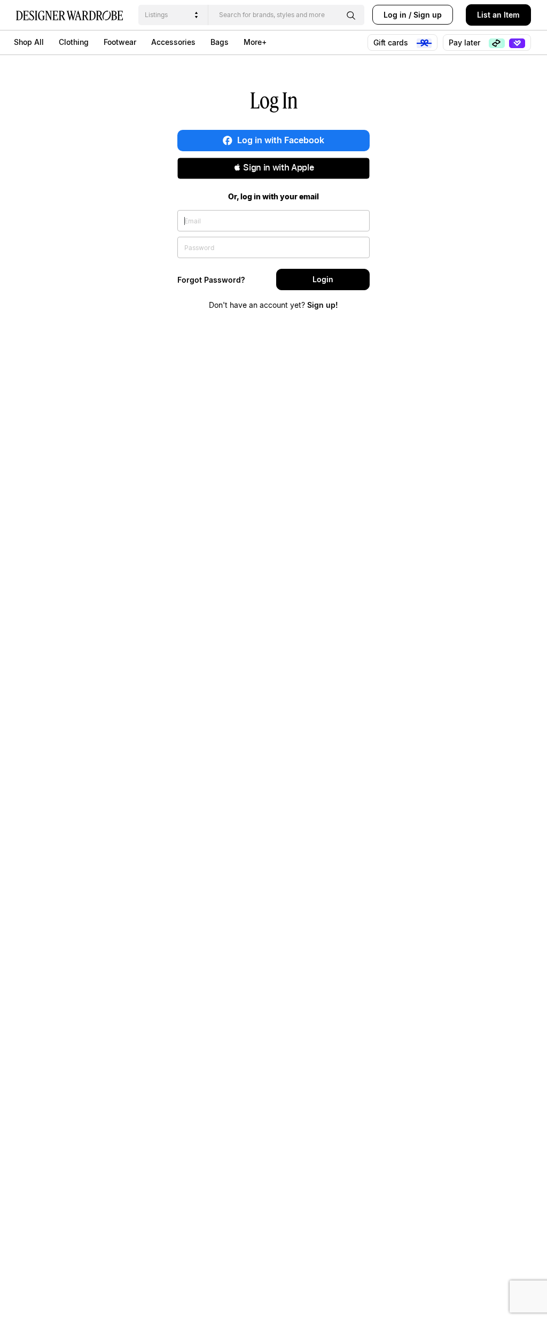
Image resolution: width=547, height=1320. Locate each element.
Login (322, 279)
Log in (395, 14)
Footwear (120, 41)
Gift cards (391, 42)
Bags (219, 41)
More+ (255, 41)
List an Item (498, 14)
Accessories (173, 41)
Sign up (427, 14)
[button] (273, 168)
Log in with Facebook (279, 140)
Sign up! (322, 304)
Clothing (74, 41)
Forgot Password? (211, 279)
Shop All (29, 41)
